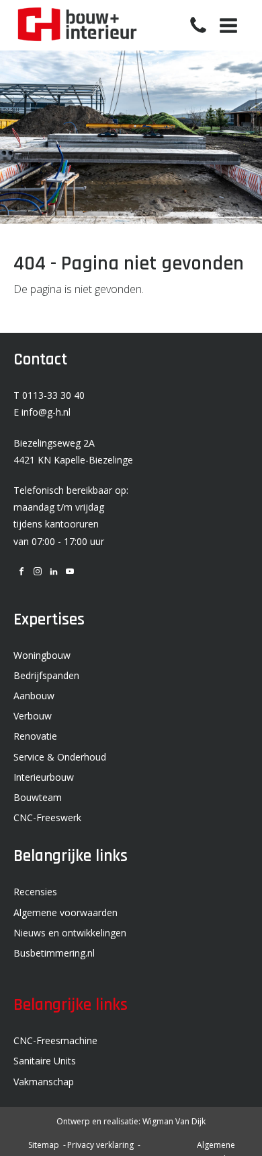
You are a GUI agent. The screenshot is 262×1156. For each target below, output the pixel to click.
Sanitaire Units (44, 1060)
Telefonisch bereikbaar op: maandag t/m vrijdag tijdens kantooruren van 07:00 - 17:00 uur (70, 516)
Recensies (35, 891)
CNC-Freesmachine (55, 1040)
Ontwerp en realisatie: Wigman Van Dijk (131, 1121)
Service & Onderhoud (59, 756)
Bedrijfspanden (46, 675)
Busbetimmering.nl (54, 952)
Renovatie (35, 736)
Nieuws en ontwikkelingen (69, 932)
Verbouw (32, 715)
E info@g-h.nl (42, 412)
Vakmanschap (43, 1081)
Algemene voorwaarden (65, 912)
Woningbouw (42, 655)
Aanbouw (33, 695)
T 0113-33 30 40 (49, 395)
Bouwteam (37, 797)
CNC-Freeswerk (47, 817)
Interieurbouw (43, 777)
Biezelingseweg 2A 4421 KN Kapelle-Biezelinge (73, 451)
